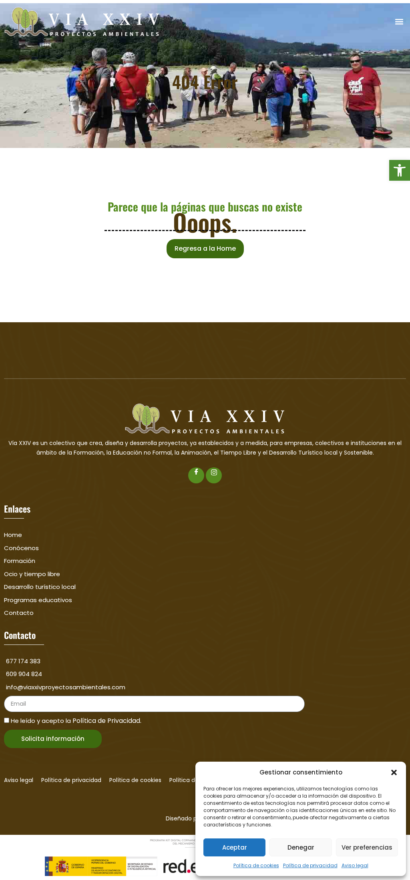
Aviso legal (355, 865)
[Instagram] (214, 475)
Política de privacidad (310, 865)
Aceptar (234, 847)
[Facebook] (196, 475)
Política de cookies (256, 865)
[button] (399, 170)
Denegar (300, 847)
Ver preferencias (367, 847)
